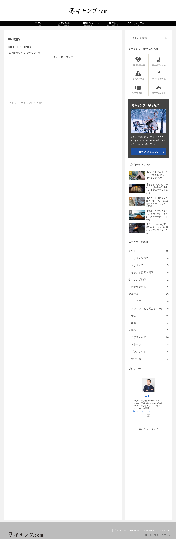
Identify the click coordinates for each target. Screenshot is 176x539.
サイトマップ (163, 530)
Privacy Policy (134, 530)
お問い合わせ (149, 530)
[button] (166, 38)
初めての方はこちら (148, 151)
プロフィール (120, 530)
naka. (148, 396)
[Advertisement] (63, 78)
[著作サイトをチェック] (148, 416)
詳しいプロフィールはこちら (145, 411)
